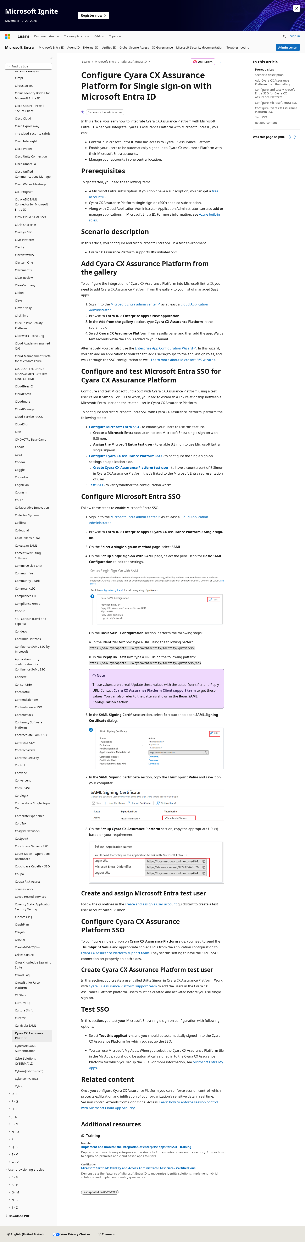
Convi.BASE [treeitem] (22, 788)
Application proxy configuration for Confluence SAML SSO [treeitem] (30, 664)
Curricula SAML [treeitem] (25, 1025)
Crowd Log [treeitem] (22, 975)
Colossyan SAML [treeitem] (26, 545)
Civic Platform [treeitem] (24, 240)
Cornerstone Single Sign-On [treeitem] (32, 805)
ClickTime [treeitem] (21, 316)
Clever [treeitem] (19, 300)
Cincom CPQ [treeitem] (23, 917)
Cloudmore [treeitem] (22, 401)
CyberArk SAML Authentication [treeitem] (25, 1048)
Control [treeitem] (20, 765)
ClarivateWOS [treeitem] (24, 255)
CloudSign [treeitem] (22, 424)
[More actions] (220, 62)
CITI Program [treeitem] (24, 192)
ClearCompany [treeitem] (25, 285)
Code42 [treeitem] (20, 462)
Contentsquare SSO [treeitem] (28, 707)
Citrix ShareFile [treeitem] (25, 225)
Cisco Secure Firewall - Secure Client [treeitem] (30, 108)
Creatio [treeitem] (20, 940)
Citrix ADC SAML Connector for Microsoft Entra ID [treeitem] (31, 204)
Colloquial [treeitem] (22, 530)
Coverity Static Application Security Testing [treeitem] (33, 906)
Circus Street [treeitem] (24, 86)
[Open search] (284, 36)
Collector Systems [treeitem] (27, 515)
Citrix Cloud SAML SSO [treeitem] (30, 217)
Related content (266, 123)
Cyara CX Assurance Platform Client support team (154, 690)
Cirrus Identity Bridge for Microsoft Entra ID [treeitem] (32, 95)
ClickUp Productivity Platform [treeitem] (29, 325)
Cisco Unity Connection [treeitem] (31, 156)
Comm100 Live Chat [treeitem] (28, 566)
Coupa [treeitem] (19, 874)
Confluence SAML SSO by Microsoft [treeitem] (32, 649)
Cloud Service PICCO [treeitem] (29, 417)
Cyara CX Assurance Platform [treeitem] (29, 1035)
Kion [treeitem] (18, 432)
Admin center (288, 47)
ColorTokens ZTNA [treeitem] (27, 538)
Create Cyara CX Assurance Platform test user (130, 467)
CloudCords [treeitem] (23, 394)
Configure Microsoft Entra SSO (114, 427)
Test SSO (96, 485)
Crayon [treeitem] (20, 932)
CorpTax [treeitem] (20, 823)
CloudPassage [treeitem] (24, 409)
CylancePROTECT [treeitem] (26, 1079)
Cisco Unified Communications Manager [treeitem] (33, 174)
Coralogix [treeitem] (21, 795)
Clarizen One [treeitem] (24, 262)
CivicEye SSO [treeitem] (24, 232)
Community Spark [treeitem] (27, 581)
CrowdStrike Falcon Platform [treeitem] (28, 985)
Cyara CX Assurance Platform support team (115, 953)
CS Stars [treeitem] (20, 995)
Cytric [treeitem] (19, 1086)
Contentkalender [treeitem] (26, 700)
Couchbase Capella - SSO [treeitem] (32, 866)
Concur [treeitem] (20, 611)
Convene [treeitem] (21, 773)
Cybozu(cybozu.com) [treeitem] (29, 1071)
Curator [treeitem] (20, 1018)
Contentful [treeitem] (22, 692)
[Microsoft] (7, 36)
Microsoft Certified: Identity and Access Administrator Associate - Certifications (138, 1168)
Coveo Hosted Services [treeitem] (30, 897)
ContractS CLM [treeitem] (25, 743)
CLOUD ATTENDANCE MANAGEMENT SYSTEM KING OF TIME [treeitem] (31, 374)
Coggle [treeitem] (20, 470)
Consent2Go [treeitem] (23, 684)
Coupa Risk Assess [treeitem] (27, 881)
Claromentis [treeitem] (23, 270)
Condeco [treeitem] (21, 631)
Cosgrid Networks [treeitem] (27, 831)
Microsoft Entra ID (134, 62)
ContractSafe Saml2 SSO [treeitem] (32, 735)
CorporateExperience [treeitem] (29, 816)
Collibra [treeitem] (20, 523)
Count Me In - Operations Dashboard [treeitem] (32, 856)
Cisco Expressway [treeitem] (27, 126)
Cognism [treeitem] (21, 492)
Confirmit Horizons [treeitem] (28, 639)
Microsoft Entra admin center (134, 304)
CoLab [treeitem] (19, 500)
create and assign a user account (151, 904)
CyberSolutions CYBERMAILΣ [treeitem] (25, 1061)
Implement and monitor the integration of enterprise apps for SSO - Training (136, 1147)
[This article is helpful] (289, 136)
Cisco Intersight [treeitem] (26, 141)
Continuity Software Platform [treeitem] (28, 724)
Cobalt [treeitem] (19, 447)
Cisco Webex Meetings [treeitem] (30, 184)
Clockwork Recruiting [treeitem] (29, 336)
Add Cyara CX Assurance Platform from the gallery (272, 82)
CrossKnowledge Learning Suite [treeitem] (33, 965)
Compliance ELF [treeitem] (26, 596)
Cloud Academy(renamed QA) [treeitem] (32, 345)
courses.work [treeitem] (24, 889)
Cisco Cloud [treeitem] (23, 118)
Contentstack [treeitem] (24, 715)
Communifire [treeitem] (24, 573)
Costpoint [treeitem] (21, 838)
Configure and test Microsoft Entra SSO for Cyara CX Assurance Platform (275, 93)
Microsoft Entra (105, 62)
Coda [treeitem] (18, 455)
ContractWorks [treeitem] (25, 750)
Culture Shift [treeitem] (24, 1010)
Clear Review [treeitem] (24, 278)
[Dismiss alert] (296, 8)
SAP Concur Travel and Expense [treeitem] (30, 621)
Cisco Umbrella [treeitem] (25, 164)
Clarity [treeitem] (19, 247)
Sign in (295, 36)
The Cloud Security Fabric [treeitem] (32, 134)
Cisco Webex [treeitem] (23, 149)
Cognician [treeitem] (22, 485)
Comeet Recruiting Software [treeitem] (28, 555)
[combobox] (28, 66)
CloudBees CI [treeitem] (24, 386)
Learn (86, 62)
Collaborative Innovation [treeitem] (32, 507)
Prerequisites (264, 69)
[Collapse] (51, 58)
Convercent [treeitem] (23, 780)
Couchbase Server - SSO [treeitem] (31, 846)
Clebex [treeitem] (19, 293)
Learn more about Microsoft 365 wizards (183, 360)
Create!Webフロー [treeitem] (27, 947)
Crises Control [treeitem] (24, 955)
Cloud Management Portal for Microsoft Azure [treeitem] (33, 358)
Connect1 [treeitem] (21, 677)
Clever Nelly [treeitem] (23, 308)
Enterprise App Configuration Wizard (164, 348)
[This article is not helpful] (294, 136)
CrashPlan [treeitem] (22, 924)
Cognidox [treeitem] (21, 477)
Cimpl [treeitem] (19, 78)
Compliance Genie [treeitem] (27, 604)
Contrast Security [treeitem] (27, 758)
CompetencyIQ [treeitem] (25, 588)
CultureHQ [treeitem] (22, 1003)
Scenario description (269, 75)
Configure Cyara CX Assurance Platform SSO (125, 456)
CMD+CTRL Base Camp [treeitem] (30, 439)
